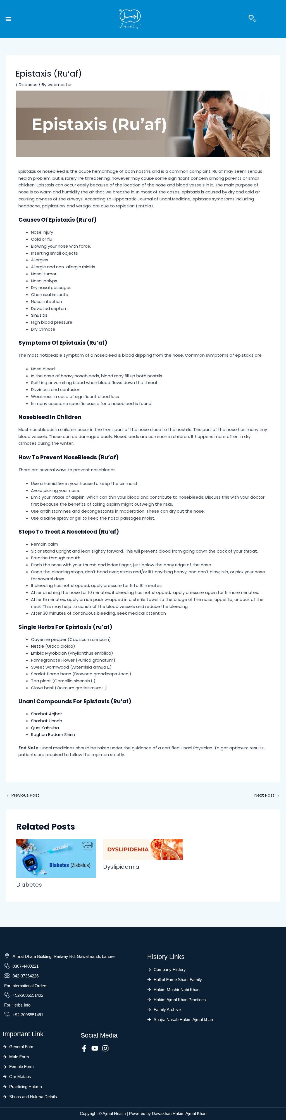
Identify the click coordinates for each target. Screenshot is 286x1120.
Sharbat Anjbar (46, 714)
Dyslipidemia (121, 867)
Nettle (37, 646)
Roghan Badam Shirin (53, 734)
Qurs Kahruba (45, 728)
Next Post (267, 795)
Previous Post (22, 795)
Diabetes (29, 885)
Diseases (28, 84)
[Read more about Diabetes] (56, 858)
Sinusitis (39, 315)
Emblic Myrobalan (49, 653)
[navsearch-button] (252, 19)
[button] (8, 19)
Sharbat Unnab (46, 721)
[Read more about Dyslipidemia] (143, 849)
